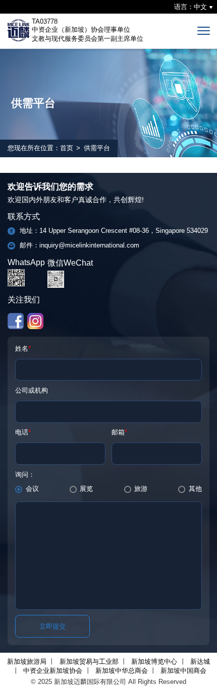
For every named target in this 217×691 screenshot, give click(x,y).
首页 (66, 148)
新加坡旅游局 (26, 661)
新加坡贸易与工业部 (89, 661)
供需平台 (97, 148)
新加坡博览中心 (154, 661)
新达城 (200, 661)
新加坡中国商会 (183, 670)
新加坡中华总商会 (121, 670)
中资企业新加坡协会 (52, 670)
